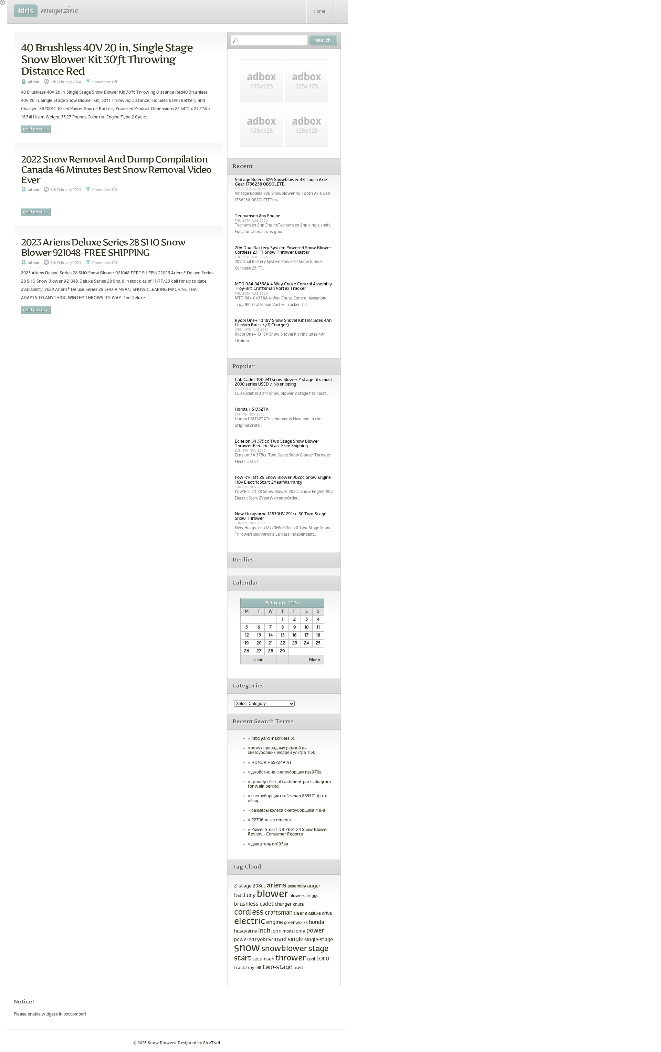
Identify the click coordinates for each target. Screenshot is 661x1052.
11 (318, 627)
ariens (276, 885)
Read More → (36, 129)
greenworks (296, 923)
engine (274, 922)
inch (264, 931)
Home (319, 12)
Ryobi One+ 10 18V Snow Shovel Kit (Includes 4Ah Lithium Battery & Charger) (283, 323)
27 (258, 651)
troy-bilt (254, 968)
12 (247, 635)
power (315, 931)
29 (282, 651)
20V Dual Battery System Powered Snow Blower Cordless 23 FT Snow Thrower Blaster (283, 250)
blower (272, 894)
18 (318, 635)
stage (318, 949)
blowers (297, 896)
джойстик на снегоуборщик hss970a (286, 772)
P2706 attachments (271, 820)
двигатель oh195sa (269, 844)
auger (314, 886)
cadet (267, 904)
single (295, 940)
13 (259, 635)
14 (271, 635)
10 (306, 627)
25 (318, 643)
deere (300, 913)
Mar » (315, 660)
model (289, 931)
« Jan (258, 660)
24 (306, 643)
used (298, 968)
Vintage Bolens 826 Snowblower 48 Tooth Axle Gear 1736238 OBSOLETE (281, 182)
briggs (312, 896)
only (300, 931)
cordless (249, 912)
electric (249, 922)
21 (271, 643)
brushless (246, 904)
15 (283, 635)
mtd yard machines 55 (273, 739)
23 (294, 643)
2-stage (243, 886)
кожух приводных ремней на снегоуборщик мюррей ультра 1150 (281, 750)
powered (244, 940)
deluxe (314, 914)
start (242, 958)
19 (246, 643)
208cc (259, 886)
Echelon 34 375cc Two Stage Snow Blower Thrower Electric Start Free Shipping (277, 444)
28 (270, 651)
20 (258, 643)
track (239, 968)
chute (298, 904)
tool (311, 959)
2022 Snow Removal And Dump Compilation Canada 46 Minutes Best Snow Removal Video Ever (116, 169)
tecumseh (263, 959)
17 (306, 635)
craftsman (279, 913)
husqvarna (245, 931)
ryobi (261, 940)
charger (283, 904)
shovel (277, 940)
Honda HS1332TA (252, 410)
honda (316, 922)
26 (246, 651)
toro (322, 959)
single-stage (318, 939)
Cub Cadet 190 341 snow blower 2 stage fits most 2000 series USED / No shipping (284, 382)
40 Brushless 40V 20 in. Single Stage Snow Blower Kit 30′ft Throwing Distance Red (106, 59)
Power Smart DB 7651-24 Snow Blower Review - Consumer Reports (288, 832)
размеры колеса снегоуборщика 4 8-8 (288, 811)
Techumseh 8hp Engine (257, 216)
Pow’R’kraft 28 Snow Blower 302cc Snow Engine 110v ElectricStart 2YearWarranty (283, 480)
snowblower (284, 949)
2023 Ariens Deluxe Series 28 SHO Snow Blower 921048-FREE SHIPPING (103, 247)
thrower (290, 958)
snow (247, 948)
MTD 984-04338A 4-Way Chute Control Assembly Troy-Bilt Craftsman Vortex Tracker (283, 286)
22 (282, 643)
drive (327, 914)
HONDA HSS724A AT (271, 763)
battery (245, 895)
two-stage (277, 967)
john (276, 931)
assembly (296, 886)
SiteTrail (211, 1043)
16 (294, 635)
